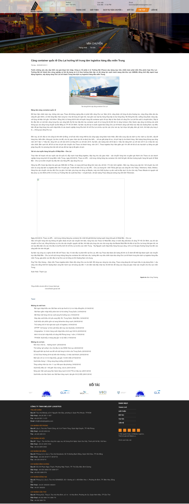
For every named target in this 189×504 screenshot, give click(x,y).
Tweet (33, 299)
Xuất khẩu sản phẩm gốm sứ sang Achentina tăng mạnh (53, 321)
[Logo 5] (57, 392)
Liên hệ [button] (154, 10)
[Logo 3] (113, 392)
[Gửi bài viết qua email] (149, 65)
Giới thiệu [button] (94, 10)
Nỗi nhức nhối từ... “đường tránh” (45, 345)
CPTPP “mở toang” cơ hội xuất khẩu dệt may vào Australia (54, 328)
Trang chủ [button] (81, 10)
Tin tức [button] (142, 10)
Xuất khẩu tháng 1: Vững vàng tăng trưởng (48, 361)
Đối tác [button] (130, 10)
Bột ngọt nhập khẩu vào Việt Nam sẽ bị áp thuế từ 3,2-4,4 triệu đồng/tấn (59, 308)
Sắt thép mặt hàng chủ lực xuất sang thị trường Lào (52, 315)
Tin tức (121, 419)
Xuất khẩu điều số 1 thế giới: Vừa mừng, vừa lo (50, 368)
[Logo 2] (94, 392)
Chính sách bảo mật (125, 440)
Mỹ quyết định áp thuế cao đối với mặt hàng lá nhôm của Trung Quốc (58, 351)
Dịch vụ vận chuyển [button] (112, 10)
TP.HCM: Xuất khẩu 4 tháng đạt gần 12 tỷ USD (50, 338)
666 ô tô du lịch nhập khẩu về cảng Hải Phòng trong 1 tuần (54, 334)
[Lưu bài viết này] (156, 65)
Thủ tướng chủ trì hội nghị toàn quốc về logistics (50, 324)
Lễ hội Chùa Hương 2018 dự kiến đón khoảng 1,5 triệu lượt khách (56, 354)
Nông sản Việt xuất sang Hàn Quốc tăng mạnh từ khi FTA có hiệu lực (57, 371)
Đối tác (121, 415)
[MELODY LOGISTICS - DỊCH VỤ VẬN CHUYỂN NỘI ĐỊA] (36, 6)
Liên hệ (121, 423)
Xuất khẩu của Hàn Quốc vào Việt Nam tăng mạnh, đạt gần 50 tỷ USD (58, 374)
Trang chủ (123, 407)
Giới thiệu (122, 411)
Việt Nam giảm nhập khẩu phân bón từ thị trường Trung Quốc (55, 311)
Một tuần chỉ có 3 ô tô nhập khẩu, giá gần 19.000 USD (52, 358)
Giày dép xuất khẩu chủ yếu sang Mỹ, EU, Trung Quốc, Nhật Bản (56, 318)
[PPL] (38, 393)
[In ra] (152, 65)
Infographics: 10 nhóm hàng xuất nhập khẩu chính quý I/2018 (55, 331)
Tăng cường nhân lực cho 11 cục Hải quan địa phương (52, 364)
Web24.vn (132, 436)
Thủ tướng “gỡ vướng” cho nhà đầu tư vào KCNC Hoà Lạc (54, 348)
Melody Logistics (138, 434)
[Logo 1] (76, 392)
